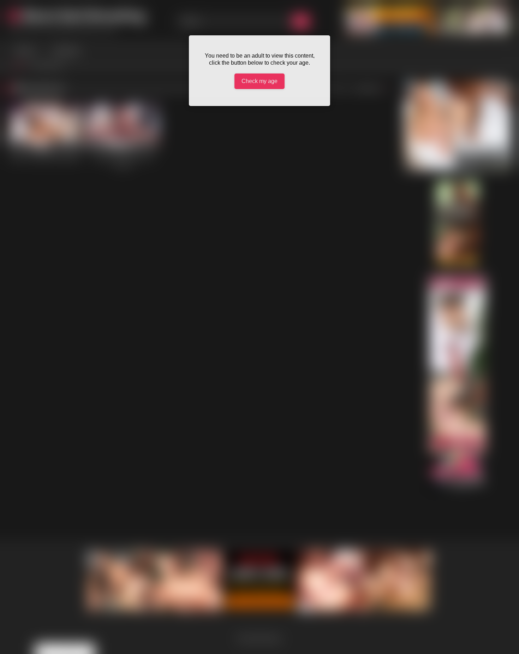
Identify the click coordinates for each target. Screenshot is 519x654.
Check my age (259, 81)
